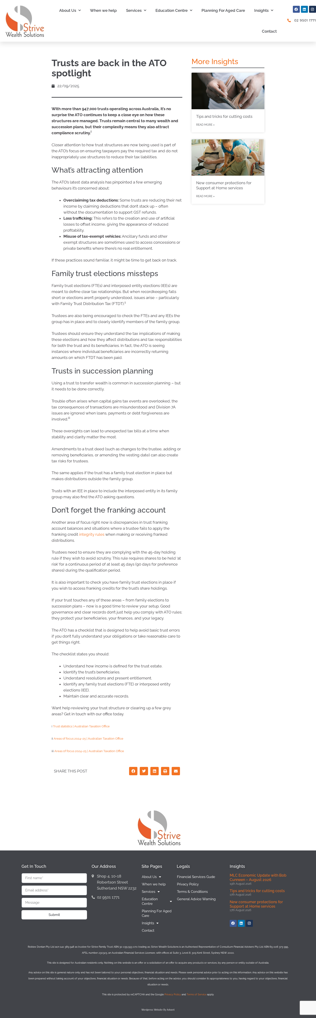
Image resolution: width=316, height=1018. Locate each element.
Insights (261, 10)
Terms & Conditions (192, 892)
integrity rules (91, 534)
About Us (67, 10)
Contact (269, 31)
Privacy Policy (188, 884)
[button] (133, 771)
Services (134, 10)
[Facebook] (296, 9)
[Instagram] (312, 9)
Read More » (205, 124)
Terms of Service (196, 994)
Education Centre (171, 10)
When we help (103, 10)
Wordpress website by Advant (158, 1010)
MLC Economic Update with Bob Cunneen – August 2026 (258, 877)
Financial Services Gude (196, 877)
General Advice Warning (196, 899)
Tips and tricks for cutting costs (224, 116)
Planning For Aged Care (223, 10)
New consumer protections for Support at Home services (256, 904)
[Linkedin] (304, 9)
